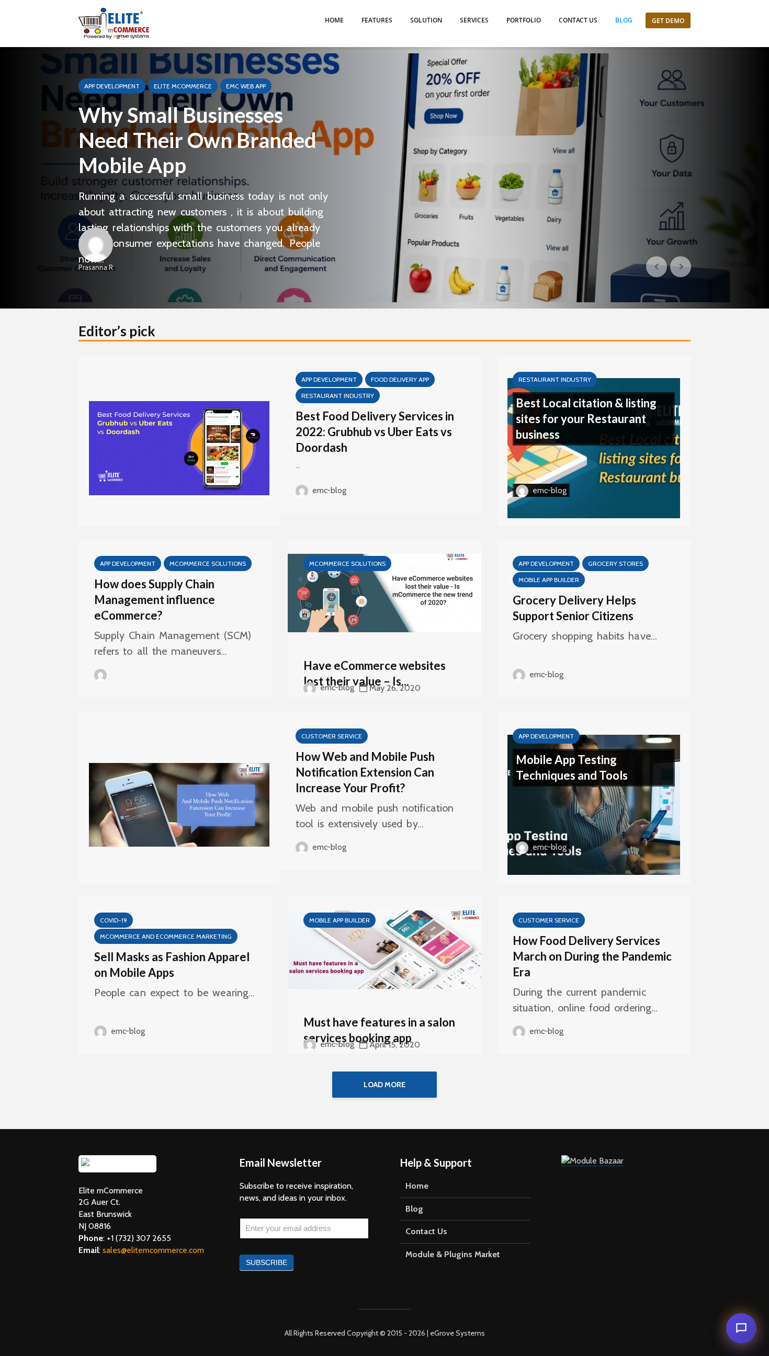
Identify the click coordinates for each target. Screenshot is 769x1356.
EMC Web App (246, 86)
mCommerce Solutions (207, 563)
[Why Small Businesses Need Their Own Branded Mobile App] (384, 178)
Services (474, 20)
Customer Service (331, 736)
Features (376, 20)
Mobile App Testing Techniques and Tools (572, 767)
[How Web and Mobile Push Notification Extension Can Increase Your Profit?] (179, 804)
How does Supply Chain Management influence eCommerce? (154, 599)
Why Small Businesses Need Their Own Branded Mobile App (197, 140)
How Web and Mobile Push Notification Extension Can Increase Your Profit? (365, 772)
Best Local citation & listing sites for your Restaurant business (586, 418)
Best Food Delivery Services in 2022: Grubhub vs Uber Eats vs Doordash (375, 431)
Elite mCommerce (183, 86)
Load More (384, 1084)
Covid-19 (113, 920)
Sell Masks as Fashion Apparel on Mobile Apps (172, 964)
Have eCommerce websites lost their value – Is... (374, 673)
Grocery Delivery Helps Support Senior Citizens (574, 608)
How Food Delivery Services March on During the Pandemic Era (592, 956)
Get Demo (668, 20)
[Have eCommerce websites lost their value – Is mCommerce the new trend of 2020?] (384, 592)
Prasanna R (95, 267)
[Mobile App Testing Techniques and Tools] (594, 804)
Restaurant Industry (337, 396)
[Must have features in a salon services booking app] (384, 949)
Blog (623, 20)
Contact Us (426, 1231)
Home (334, 20)
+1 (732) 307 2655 (139, 1238)
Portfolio (523, 20)
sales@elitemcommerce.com (153, 1250)
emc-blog (328, 490)
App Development (112, 86)
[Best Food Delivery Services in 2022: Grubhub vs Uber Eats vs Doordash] (179, 447)
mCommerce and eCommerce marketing (166, 936)
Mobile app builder (548, 580)
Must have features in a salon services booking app (379, 1030)
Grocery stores (615, 563)
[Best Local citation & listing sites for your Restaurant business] (594, 447)
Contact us (578, 20)
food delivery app (400, 379)
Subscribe (266, 1262)
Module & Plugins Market (452, 1254)
